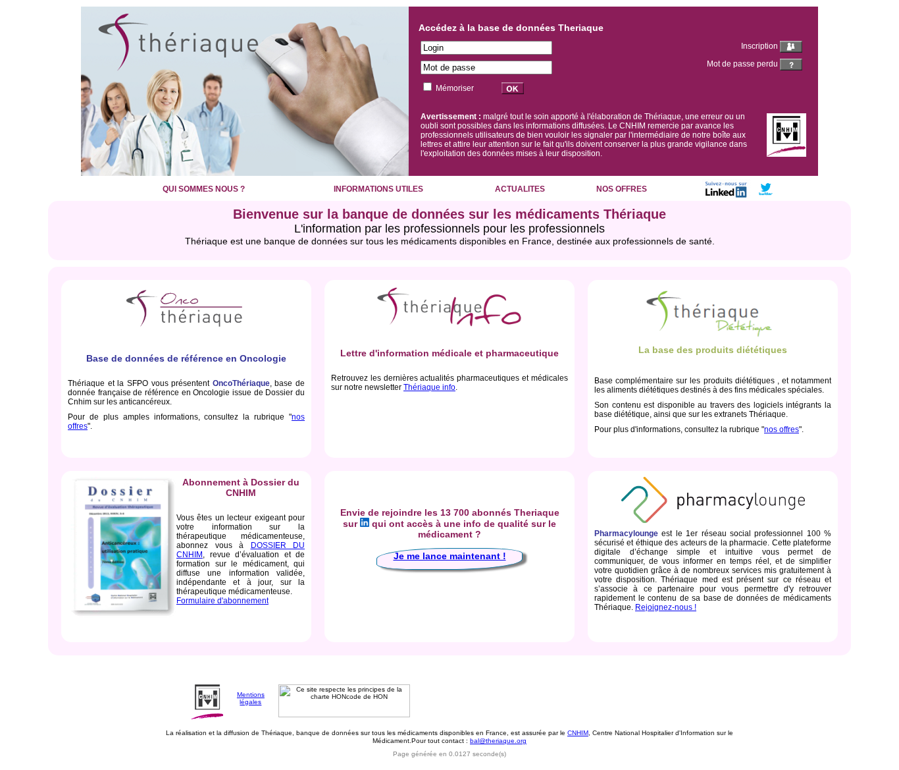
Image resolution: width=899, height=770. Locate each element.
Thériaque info (429, 387)
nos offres (781, 429)
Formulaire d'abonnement (222, 600)
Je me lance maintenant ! (450, 556)
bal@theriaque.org (498, 740)
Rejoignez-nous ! (665, 607)
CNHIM (577, 732)
